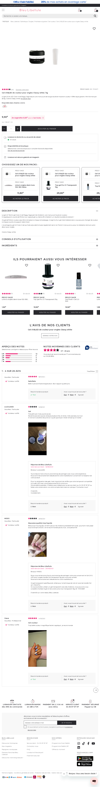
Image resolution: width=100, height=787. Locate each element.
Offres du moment (58, 749)
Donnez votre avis (22, 90)
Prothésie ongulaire (41, 21)
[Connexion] (79, 10)
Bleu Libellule (15, 21)
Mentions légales (7, 773)
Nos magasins (7, 746)
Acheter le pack (21, 199)
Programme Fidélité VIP (60, 746)
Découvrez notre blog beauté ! (12, 757)
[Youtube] (93, 745)
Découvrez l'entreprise (9, 743)
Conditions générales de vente (24, 773)
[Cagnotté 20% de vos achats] (50, 2)
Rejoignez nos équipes (9, 749)
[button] (64, 10)
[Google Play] (85, 760)
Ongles (31, 21)
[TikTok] (83, 745)
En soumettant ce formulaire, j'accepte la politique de (50, 728)
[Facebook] (88, 745)
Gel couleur (51, 21)
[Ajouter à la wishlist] (27, 266)
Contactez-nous (32, 746)
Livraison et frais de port (35, 752)
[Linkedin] (78, 749)
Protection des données (42, 773)
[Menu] (3, 10)
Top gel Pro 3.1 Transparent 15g (45, 299)
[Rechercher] (95, 16)
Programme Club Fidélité (61, 743)
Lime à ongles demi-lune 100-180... (15, 299)
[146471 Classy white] (5, 106)
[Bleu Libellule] (34, 10)
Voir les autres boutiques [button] (16, 150)
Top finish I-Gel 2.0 (72, 299)
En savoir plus (26, 98)
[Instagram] (78, 745)
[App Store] (84, 766)
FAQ (28, 749)
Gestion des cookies (58, 773)
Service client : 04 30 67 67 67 (37, 743)
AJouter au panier (47, 129)
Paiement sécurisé (33, 756)
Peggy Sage (84, 89)
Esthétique (24, 21)
